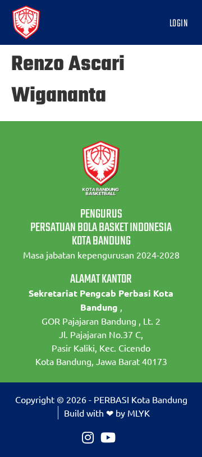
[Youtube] (107, 437)
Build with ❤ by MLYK (107, 412)
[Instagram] (87, 437)
